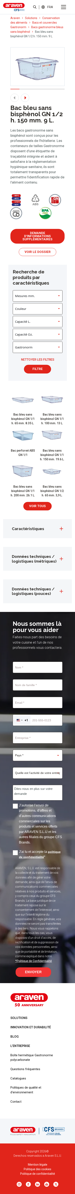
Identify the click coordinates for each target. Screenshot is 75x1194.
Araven (15, 18)
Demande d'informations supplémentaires (37, 236)
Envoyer (33, 972)
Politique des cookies (37, 1169)
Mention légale (37, 1164)
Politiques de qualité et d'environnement (25, 1090)
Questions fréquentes (25, 1069)
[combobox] (22, 720)
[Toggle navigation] (63, 7)
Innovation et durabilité (30, 1027)
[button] (50, 7)
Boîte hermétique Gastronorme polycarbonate (31, 1057)
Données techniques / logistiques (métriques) (34, 558)
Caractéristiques (28, 528)
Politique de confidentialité (37, 1173)
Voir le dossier (38, 252)
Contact (15, 1101)
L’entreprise (20, 1046)
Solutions (31, 18)
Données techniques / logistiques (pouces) (33, 591)
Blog (14, 1036)
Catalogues (18, 1078)
